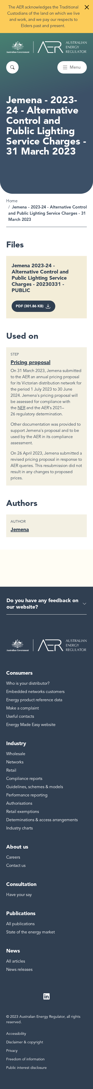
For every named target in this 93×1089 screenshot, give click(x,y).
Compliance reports (24, 778)
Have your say (19, 894)
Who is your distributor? (28, 683)
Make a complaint (22, 708)
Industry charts (19, 828)
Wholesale (15, 753)
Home (12, 201)
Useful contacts (20, 716)
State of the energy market (30, 932)
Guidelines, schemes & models (34, 786)
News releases (19, 969)
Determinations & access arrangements (42, 819)
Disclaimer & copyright (24, 1042)
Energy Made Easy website (31, 724)
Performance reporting (27, 795)
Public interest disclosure (26, 1068)
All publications (20, 923)
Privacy (12, 1050)
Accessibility (16, 1033)
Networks (15, 762)
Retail (11, 770)
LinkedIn (46, 996)
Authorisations (19, 803)
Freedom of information (25, 1059)
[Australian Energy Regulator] (46, 47)
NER (21, 407)
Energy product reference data (34, 700)
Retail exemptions (22, 811)
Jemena (20, 529)
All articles (15, 961)
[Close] (87, 7)
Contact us (16, 865)
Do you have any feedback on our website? (42, 603)
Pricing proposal (30, 362)
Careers (13, 857)
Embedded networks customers (35, 691)
